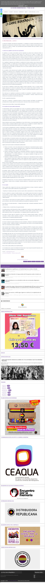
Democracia (33, 261)
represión (4, 392)
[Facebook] (1, 9)
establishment (38, 261)
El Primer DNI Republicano (22, 259)
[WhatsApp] (1, 14)
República (4, 394)
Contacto (37, 575)
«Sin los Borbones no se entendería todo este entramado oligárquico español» (22, 281)
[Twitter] (1, 12)
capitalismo (25, 261)
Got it (26, 5)
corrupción (29, 261)
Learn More (20, 5)
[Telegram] (1, 16)
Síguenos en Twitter (39, 577)
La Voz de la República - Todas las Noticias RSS (11, 253)
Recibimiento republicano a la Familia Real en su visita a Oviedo (21, 269)
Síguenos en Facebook (39, 576)
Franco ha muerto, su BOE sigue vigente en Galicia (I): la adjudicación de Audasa (23, 293)
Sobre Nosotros (38, 575)
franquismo (4, 390)
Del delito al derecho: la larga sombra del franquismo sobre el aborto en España (23, 274)
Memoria (4, 388)
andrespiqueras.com (10, 251)
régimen (42, 261)
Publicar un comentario (6, 308)
